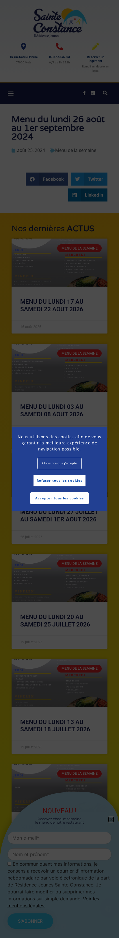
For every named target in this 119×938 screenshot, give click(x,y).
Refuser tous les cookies (59, 480)
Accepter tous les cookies (59, 498)
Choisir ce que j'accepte (59, 463)
